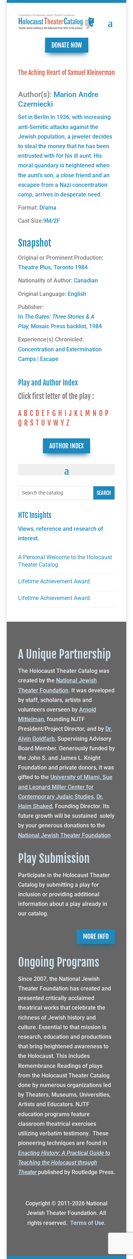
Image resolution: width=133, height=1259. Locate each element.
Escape (49, 359)
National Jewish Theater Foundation (64, 835)
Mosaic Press (48, 326)
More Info (96, 936)
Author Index (66, 446)
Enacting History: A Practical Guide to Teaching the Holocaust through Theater (64, 1163)
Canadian (86, 280)
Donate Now (66, 45)
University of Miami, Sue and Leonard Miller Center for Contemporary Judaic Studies (65, 787)
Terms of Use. (88, 1223)
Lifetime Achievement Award (54, 581)
